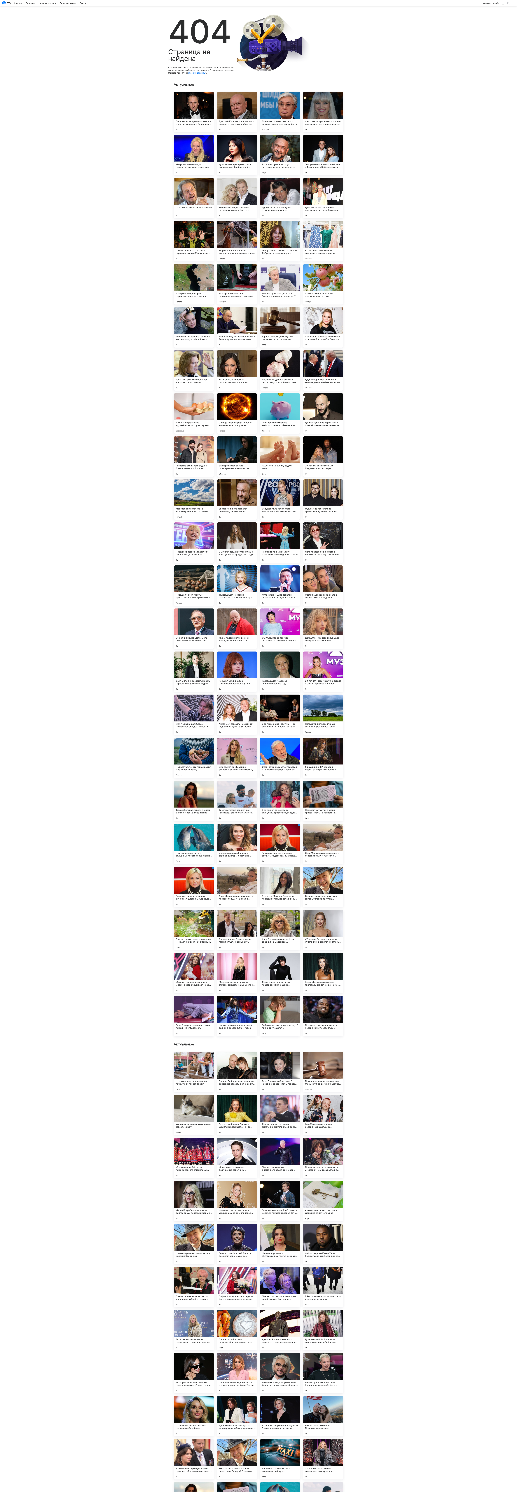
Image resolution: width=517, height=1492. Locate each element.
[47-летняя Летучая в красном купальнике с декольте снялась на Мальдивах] (323, 930)
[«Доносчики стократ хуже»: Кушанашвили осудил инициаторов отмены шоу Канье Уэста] (280, 198)
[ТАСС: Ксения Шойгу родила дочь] (280, 456)
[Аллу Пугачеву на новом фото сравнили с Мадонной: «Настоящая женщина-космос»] (280, 930)
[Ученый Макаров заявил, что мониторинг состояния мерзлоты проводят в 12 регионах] (323, 1231)
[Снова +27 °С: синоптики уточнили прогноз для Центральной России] (237, 1059)
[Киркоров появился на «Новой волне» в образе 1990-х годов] (237, 1016)
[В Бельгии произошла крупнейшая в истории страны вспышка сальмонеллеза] (194, 413)
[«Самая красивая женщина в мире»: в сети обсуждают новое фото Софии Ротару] (194, 973)
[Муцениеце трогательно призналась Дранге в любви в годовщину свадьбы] (323, 499)
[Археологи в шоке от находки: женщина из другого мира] (323, 1459)
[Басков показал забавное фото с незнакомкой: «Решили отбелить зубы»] (323, 1102)
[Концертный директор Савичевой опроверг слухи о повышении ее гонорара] (237, 672)
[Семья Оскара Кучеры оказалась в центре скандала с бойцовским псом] (194, 112)
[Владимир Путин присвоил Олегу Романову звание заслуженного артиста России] (237, 327)
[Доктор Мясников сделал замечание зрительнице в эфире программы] (280, 1373)
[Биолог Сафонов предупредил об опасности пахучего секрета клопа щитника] (194, 1102)
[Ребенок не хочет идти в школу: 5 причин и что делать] (280, 1016)
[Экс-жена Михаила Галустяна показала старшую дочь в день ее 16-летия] (280, 887)
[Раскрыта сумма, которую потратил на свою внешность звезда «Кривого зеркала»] (280, 155)
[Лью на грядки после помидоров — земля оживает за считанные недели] (194, 930)
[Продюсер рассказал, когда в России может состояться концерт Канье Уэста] (323, 1016)
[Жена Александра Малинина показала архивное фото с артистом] (237, 198)
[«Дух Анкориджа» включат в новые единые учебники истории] (323, 370)
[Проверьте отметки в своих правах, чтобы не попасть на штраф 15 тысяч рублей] (323, 801)
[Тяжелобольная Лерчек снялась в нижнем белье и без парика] (194, 801)
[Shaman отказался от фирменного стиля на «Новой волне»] (280, 1416)
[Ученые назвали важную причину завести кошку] (194, 1373)
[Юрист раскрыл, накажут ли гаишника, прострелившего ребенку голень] (280, 327)
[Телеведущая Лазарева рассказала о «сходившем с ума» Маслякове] (237, 585)
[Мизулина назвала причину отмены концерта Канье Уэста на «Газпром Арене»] (237, 973)
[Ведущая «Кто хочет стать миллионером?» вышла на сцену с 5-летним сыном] (280, 499)
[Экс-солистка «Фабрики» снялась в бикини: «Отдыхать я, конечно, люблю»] (237, 758)
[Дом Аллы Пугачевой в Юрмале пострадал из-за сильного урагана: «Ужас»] (323, 628)
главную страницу (197, 73)
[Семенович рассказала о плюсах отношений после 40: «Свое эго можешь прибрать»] (323, 327)
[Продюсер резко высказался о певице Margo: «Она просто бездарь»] (194, 542)
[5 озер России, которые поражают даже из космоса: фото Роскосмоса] (194, 284)
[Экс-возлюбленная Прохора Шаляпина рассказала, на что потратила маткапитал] (237, 1373)
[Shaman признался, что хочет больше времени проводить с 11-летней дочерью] (280, 284)
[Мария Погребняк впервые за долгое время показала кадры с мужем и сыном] (194, 1459)
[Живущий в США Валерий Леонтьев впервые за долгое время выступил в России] (323, 758)
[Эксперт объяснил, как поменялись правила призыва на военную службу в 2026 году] (237, 284)
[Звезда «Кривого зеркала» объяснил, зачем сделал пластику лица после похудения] (237, 499)
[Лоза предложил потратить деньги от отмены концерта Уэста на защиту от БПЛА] (280, 1145)
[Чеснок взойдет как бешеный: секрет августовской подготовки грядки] (280, 370)
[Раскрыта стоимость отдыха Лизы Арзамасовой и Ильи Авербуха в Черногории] (194, 456)
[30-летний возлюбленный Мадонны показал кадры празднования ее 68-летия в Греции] (323, 456)
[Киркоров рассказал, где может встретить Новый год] (237, 1188)
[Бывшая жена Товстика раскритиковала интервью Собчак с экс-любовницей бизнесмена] (237, 370)
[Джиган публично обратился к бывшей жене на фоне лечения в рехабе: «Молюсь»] (323, 413)
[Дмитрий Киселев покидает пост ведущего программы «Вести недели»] (237, 112)
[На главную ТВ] (8, 3)
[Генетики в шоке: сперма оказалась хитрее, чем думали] (323, 1274)
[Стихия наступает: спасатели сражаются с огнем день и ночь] (237, 1231)
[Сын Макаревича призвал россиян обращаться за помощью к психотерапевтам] (323, 1373)
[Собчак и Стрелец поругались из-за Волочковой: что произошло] (237, 1145)
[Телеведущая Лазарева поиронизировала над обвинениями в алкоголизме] (280, 672)
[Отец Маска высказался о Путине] (194, 198)
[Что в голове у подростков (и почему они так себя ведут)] (194, 1330)
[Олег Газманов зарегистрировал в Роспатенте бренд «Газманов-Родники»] (280, 758)
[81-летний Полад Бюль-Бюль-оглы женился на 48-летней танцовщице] (194, 628)
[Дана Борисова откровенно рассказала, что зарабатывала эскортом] (323, 198)
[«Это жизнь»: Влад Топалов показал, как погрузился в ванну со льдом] (280, 585)
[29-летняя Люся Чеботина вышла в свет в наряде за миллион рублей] (323, 672)
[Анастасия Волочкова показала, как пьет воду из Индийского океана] (194, 327)
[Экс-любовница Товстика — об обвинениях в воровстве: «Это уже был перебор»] (280, 715)
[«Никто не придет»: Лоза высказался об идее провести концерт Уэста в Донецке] (194, 715)
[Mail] (4, 3)
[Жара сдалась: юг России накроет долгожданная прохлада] (237, 241)
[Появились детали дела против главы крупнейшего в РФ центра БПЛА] (323, 1330)
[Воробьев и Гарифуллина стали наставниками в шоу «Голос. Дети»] (323, 1059)
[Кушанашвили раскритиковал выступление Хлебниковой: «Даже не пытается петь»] (237, 155)
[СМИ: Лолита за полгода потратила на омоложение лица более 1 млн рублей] (280, 628)
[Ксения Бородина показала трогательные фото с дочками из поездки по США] (323, 973)
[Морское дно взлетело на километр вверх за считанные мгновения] (194, 499)
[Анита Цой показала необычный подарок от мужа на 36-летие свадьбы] (237, 715)
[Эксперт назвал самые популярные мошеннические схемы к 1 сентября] (237, 456)
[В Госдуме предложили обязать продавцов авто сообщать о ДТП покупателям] (280, 1188)
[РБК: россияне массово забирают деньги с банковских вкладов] (280, 413)
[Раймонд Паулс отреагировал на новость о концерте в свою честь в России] (280, 1059)
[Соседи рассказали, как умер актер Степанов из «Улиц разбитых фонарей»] (323, 887)
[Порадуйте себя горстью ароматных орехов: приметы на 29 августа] (194, 585)
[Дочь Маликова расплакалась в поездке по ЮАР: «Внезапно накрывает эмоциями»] (323, 844)
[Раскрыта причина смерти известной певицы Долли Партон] (280, 542)
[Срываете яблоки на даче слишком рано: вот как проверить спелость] (323, 284)
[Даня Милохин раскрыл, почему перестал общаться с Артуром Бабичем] (194, 672)
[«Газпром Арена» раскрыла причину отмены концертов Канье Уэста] (194, 1231)
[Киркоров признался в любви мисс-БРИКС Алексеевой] (323, 1145)
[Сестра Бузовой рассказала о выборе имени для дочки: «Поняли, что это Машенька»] (323, 585)
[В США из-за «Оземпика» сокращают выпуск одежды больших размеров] (323, 241)
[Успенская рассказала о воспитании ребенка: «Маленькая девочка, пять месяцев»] (280, 1274)
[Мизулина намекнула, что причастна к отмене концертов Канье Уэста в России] (194, 155)
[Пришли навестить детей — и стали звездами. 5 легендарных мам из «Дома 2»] (194, 1188)
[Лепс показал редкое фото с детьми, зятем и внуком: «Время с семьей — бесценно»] (323, 542)
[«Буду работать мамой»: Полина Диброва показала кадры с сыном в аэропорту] (280, 241)
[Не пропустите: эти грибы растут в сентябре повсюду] (194, 758)
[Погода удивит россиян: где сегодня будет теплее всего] (323, 715)
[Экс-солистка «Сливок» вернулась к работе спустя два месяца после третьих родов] (280, 801)
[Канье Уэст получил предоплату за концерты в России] (194, 1145)
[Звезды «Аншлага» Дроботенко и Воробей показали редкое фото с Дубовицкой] (280, 1459)
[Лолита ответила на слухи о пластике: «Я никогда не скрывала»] (280, 973)
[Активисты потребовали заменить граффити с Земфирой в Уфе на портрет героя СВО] (237, 1102)
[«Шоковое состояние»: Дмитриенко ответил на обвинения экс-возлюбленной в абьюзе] (237, 1416)
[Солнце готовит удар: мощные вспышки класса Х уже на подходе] (237, 413)
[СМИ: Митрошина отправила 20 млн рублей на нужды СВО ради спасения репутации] (237, 542)
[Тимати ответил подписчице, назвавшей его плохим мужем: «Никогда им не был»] (237, 801)
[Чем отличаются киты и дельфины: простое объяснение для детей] (194, 844)
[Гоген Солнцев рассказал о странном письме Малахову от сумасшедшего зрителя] (194, 241)
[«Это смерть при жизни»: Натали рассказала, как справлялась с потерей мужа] (323, 112)
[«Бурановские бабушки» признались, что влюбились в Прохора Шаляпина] (194, 1416)
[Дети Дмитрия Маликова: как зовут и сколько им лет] (194, 370)
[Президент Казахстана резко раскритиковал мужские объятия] (280, 112)
